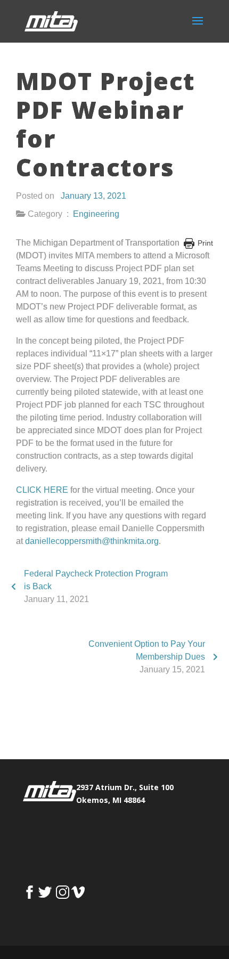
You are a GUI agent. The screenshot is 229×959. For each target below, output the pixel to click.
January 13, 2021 (93, 195)
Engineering (96, 213)
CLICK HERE (42, 489)
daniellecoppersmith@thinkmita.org (92, 541)
